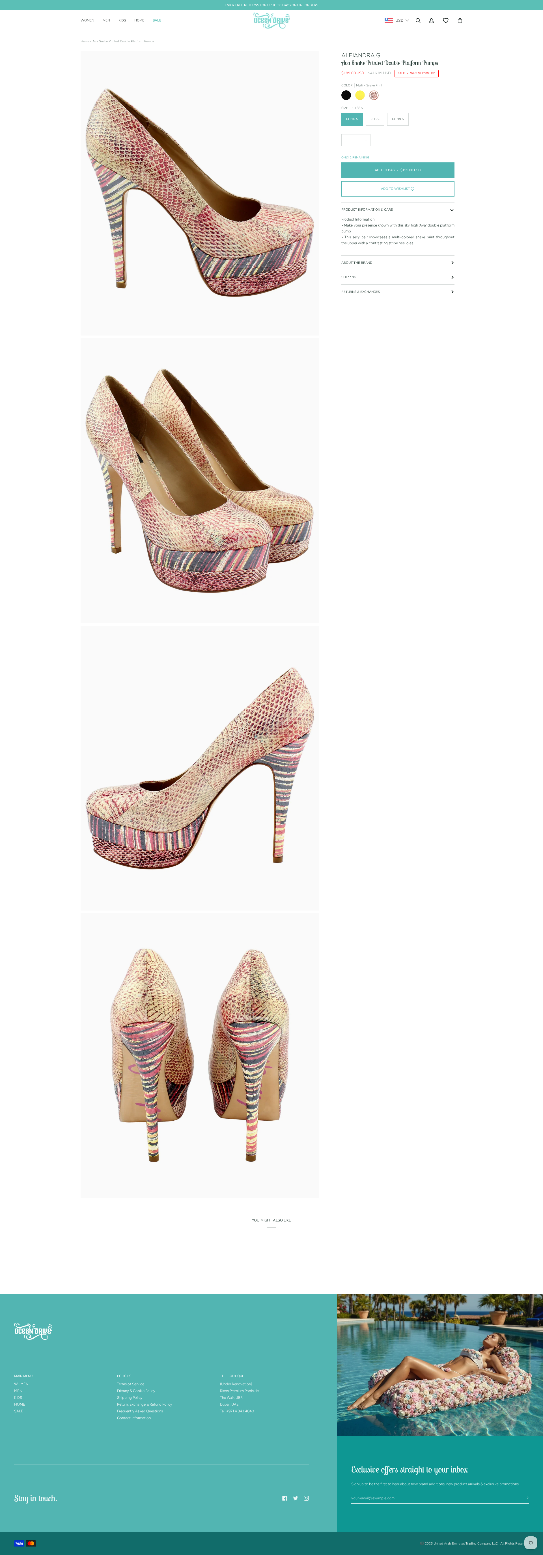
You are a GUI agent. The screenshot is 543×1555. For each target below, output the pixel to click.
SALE (18, 1411)
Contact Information (134, 1418)
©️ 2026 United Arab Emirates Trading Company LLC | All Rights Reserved (474, 1543)
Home (85, 41)
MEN (18, 1391)
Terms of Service (130, 1384)
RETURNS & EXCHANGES (360, 291)
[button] (89, 20)
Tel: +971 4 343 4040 (237, 1411)
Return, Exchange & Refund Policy (144, 1404)
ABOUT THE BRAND (356, 262)
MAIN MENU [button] (23, 1376)
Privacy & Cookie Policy (136, 1391)
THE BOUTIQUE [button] (232, 1376)
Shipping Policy (130, 1397)
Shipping (348, 277)
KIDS (18, 1397)
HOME (19, 1404)
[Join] (521, 1497)
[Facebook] (284, 1498)
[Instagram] (306, 1498)
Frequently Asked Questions (140, 1411)
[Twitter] (295, 1498)
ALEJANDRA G (360, 55)
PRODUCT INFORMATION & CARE (367, 209)
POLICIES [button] (124, 1376)
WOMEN (21, 1384)
